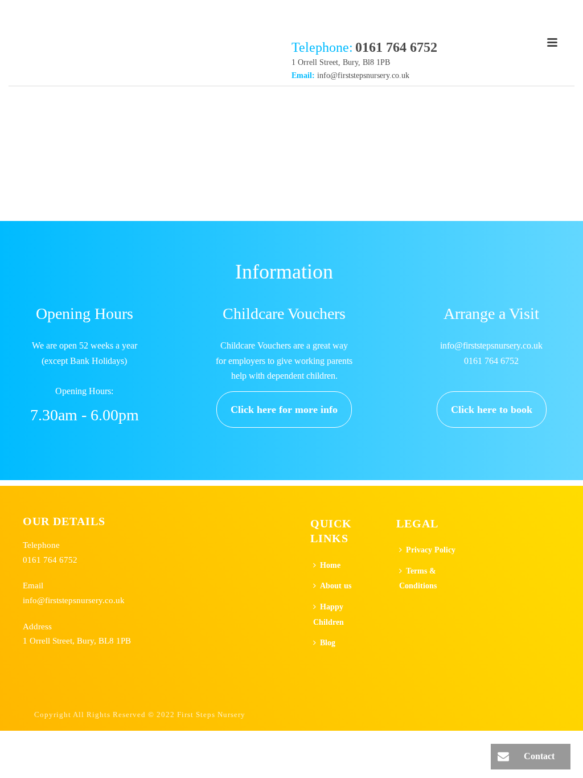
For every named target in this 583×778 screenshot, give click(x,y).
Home (330, 565)
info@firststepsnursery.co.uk (363, 75)
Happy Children (328, 615)
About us (335, 586)
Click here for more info (284, 409)
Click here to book (491, 409)
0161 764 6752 (50, 559)
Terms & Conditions (418, 579)
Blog (327, 642)
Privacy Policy (430, 550)
